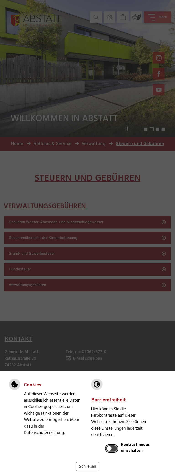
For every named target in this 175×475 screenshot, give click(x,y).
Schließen (87, 466)
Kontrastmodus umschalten (135, 448)
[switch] (111, 448)
